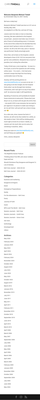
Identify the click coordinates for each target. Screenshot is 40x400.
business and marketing (12, 179)
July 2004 (7, 381)
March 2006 (8, 355)
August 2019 (8, 283)
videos (6, 230)
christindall (9, 17)
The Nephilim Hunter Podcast (13, 153)
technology (7, 224)
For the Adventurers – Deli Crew (14, 195)
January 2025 (8, 245)
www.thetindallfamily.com (12, 82)
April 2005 (7, 358)
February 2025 (8, 241)
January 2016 (8, 289)
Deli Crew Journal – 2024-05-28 (14, 168)
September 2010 (9, 317)
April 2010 (7, 324)
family (26, 17)
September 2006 (9, 339)
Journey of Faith (9, 201)
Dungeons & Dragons (11, 182)
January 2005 (8, 368)
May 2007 (7, 336)
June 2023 (7, 273)
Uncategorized (9, 227)
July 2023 (7, 270)
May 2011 (7, 302)
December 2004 (9, 371)
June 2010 (7, 320)
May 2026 (7, 238)
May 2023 (7, 276)
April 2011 (7, 305)
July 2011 (7, 295)
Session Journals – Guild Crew (14, 214)
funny (6, 198)
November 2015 (9, 292)
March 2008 (8, 333)
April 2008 (7, 330)
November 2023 (9, 260)
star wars (7, 220)
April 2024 (7, 251)
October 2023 (8, 264)
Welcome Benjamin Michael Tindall (17, 15)
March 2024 (8, 254)
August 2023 (8, 267)
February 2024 (8, 257)
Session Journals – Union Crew (14, 217)
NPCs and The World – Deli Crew (14, 208)
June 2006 (7, 346)
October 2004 (8, 374)
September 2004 (9, 377)
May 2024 (7, 248)
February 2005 (8, 365)
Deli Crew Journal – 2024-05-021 (14, 171)
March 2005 (8, 362)
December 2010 (9, 311)
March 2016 (8, 286)
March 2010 (8, 327)
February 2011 (8, 308)
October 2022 (8, 279)
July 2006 (7, 343)
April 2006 (7, 352)
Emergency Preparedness (12, 189)
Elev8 (6, 186)
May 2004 (7, 387)
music (6, 205)
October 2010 (8, 314)
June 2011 (7, 298)
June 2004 (7, 384)
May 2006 (7, 349)
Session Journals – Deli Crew (13, 211)
